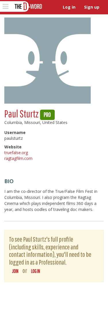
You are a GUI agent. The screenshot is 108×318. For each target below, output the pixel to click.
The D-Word (28, 6)
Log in (69, 7)
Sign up (91, 7)
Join (15, 271)
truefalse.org (16, 152)
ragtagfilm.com (18, 158)
